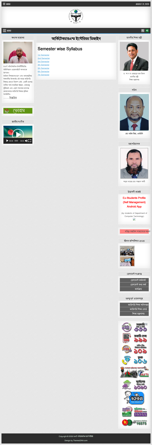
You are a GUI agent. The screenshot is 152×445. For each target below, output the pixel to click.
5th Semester (43, 68)
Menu (8, 4)
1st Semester (43, 55)
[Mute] (26, 140)
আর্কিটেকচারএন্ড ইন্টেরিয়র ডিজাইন (76, 38)
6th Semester (43, 71)
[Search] (143, 30)
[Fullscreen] (29, 140)
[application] (17, 135)
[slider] (16, 141)
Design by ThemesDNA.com (76, 440)
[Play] (7, 140)
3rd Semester (43, 61)
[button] (18, 135)
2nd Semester (44, 58)
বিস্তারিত (13, 97)
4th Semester (43, 65)
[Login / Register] (147, 30)
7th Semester (43, 75)
